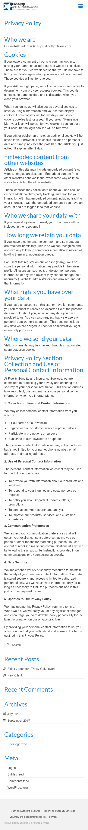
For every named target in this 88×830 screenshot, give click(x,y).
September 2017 (18, 720)
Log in (11, 767)
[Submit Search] (7, 644)
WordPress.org (17, 787)
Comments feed (18, 781)
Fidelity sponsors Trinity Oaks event (31, 668)
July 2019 (14, 714)
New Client (14, 675)
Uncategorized (17, 744)
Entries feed (15, 774)
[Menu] (80, 6)
